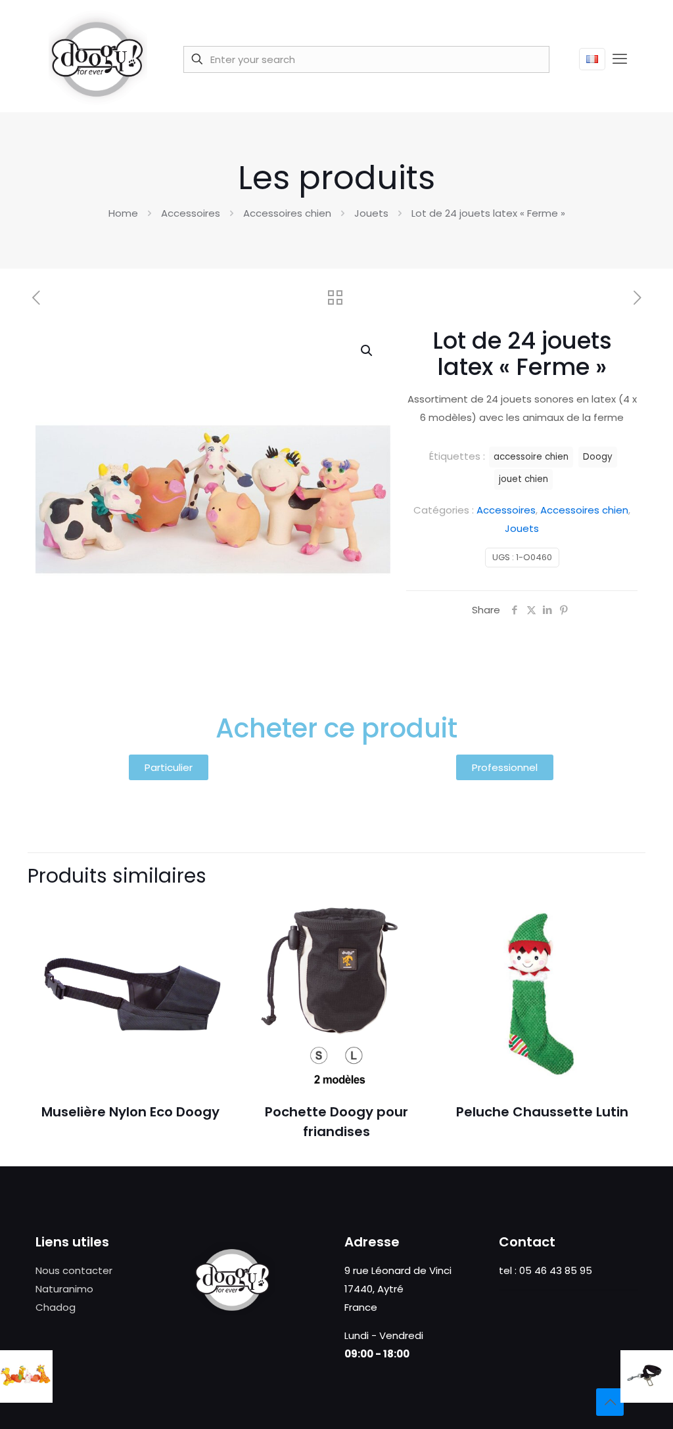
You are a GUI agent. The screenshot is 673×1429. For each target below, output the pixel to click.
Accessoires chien (287, 213)
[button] (367, 351)
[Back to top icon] (610, 1402)
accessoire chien (531, 457)
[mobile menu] (620, 59)
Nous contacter (73, 1270)
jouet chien (523, 479)
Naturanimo (64, 1289)
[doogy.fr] (98, 59)
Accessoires (190, 213)
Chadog (55, 1307)
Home (123, 213)
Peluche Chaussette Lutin (542, 1112)
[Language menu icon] (592, 59)
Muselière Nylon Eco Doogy (130, 1112)
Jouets (371, 213)
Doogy (598, 457)
